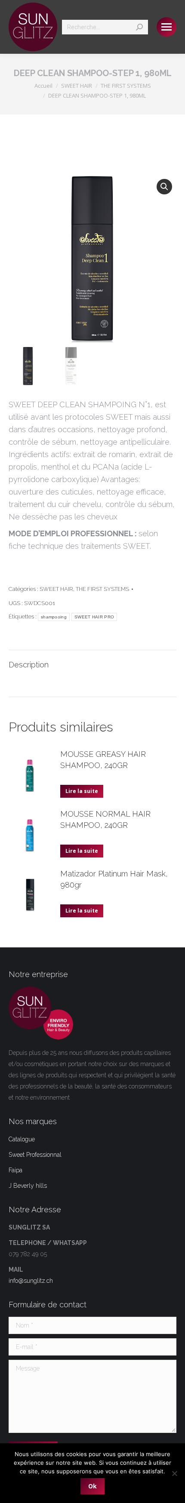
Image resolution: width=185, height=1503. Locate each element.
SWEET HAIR (56, 589)
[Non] (174, 1473)
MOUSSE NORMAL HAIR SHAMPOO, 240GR (105, 819)
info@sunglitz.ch (31, 1280)
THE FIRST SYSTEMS (102, 589)
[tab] (92, 660)
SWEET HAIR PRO (94, 617)
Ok (92, 1486)
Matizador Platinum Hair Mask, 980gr (114, 879)
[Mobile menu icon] (166, 27)
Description (29, 664)
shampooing (54, 617)
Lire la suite (81, 791)
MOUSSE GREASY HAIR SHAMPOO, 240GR (103, 760)
